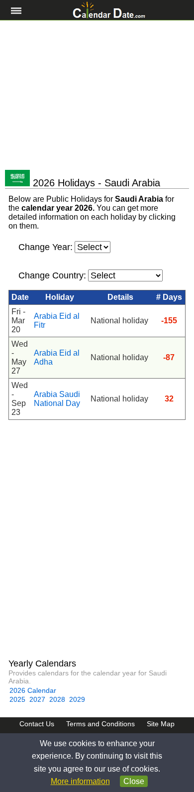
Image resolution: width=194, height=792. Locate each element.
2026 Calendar (32, 690)
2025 (17, 699)
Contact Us (36, 724)
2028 (57, 699)
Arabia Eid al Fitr (57, 320)
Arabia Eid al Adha (57, 357)
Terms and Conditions (100, 724)
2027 (37, 699)
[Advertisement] (97, 95)
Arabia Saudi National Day (57, 398)
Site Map (161, 724)
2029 (77, 699)
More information (80, 781)
